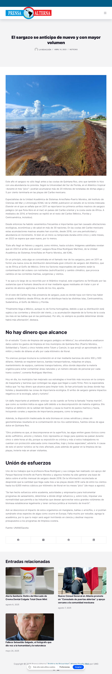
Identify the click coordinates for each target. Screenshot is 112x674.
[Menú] (105, 13)
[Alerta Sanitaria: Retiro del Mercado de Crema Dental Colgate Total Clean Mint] (30, 580)
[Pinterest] (68, 539)
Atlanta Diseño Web (79, 664)
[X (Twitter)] (43, 539)
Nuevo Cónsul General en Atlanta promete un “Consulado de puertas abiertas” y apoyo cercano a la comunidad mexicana (81, 599)
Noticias (74, 49)
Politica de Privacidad (58, 664)
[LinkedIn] (93, 539)
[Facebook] (18, 539)
